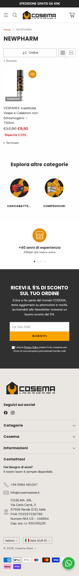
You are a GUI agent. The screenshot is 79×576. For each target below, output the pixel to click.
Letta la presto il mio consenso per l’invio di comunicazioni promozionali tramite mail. (40, 322)
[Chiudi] (70, 233)
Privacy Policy (28, 320)
